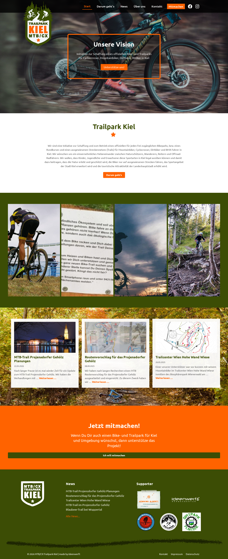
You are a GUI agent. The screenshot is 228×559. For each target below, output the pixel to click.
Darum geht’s (105, 6)
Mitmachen (176, 6)
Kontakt (157, 6)
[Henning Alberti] (186, 500)
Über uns (139, 6)
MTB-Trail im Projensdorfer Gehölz (88, 504)
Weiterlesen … (47, 378)
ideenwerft (74, 554)
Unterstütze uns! (114, 67)
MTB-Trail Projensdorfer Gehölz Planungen (39, 359)
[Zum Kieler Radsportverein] (145, 522)
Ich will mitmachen (114, 455)
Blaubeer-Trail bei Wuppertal (84, 509)
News (124, 6)
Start (87, 6)
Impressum (177, 554)
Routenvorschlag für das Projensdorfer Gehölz (115, 359)
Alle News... (73, 516)
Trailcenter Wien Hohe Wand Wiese (183, 357)
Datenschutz (192, 554)
